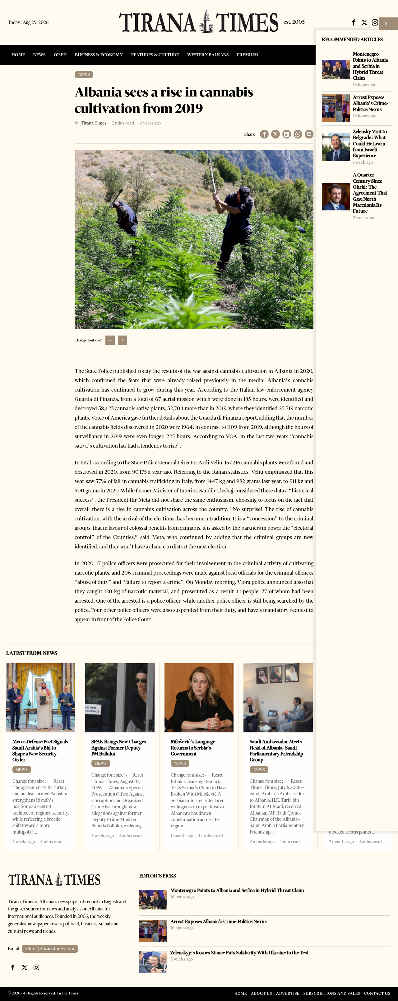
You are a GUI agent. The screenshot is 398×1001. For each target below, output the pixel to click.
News (84, 74)
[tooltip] (354, 22)
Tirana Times (93, 123)
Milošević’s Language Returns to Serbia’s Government (193, 748)
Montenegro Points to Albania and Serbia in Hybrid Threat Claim (370, 66)
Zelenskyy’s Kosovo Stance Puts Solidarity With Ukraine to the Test (239, 953)
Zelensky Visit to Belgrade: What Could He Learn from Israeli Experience (370, 143)
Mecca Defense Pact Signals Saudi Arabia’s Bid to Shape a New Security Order (40, 751)
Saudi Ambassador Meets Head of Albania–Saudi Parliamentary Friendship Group (276, 751)
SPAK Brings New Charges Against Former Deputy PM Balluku (118, 748)
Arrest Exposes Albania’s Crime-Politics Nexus (370, 103)
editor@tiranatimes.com (49, 949)
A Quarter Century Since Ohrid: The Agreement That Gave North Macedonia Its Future (370, 193)
